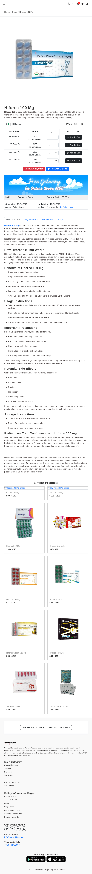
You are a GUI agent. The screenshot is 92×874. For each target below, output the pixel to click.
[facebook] (6, 828)
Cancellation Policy (12, 810)
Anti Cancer (9, 786)
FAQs (6, 803)
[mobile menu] (4, 4)
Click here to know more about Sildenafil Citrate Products (46, 727)
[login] (82, 3)
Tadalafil (7, 768)
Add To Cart (75, 137)
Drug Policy (9, 807)
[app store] (56, 859)
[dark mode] (69, 3)
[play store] (36, 859)
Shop (14, 12)
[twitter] (12, 828)
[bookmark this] (87, 3)
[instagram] (24, 828)
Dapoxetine (9, 772)
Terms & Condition (11, 800)
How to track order (11, 817)
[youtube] (18, 828)
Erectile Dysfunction (12, 782)
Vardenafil (8, 775)
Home (7, 12)
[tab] (13, 219)
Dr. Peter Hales (66, 207)
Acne (6, 779)
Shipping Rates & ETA (13, 814)
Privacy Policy (10, 796)
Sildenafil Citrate (11, 765)
